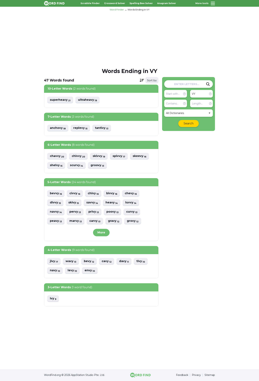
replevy (80, 128)
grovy (132, 221)
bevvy (56, 193)
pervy (75, 212)
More (101, 232)
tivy (140, 261)
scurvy (76, 165)
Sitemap (210, 375)
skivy (73, 202)
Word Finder (117, 9)
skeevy (139, 156)
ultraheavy (87, 100)
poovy (112, 212)
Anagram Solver (166, 3)
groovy (97, 165)
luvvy (130, 202)
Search (188, 123)
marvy (75, 221)
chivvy (78, 156)
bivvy (111, 193)
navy (55, 270)
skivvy (99, 156)
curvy (131, 212)
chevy (131, 193)
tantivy (101, 128)
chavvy (57, 156)
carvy (94, 221)
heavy (112, 202)
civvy (74, 193)
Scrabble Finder (90, 3)
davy (124, 261)
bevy (89, 261)
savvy (92, 202)
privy (93, 212)
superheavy (60, 100)
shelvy (56, 165)
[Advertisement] (129, 39)
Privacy (196, 375)
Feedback (182, 375)
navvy (56, 212)
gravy (113, 221)
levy (72, 270)
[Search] (208, 84)
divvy (55, 202)
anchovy (58, 128)
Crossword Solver (114, 3)
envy (90, 270)
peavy (56, 221)
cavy (107, 261)
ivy (53, 298)
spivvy (119, 156)
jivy (54, 261)
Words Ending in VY (139, 9)
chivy (93, 193)
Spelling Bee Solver (141, 3)
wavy (71, 261)
